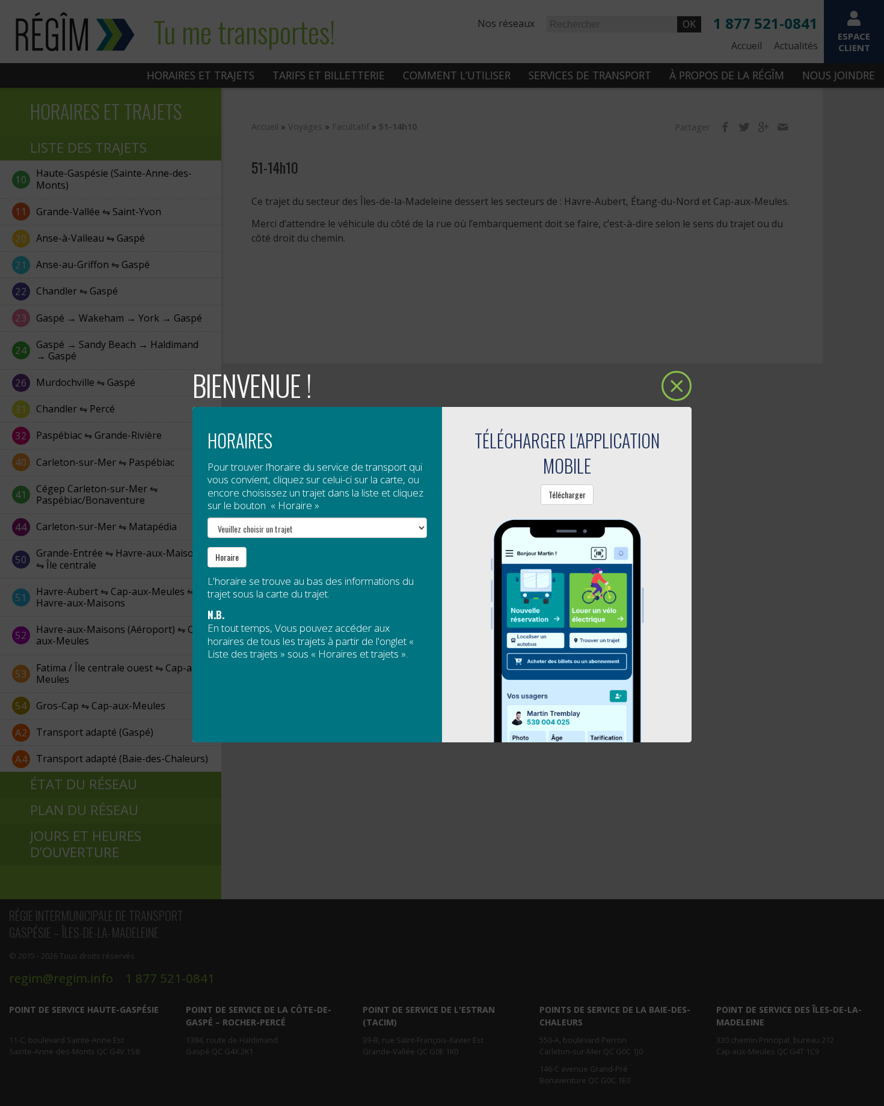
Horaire (227, 557)
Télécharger (567, 494)
